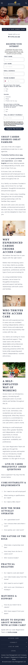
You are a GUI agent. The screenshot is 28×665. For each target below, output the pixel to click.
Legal (13, 650)
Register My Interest (14, 129)
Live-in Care (13, 646)
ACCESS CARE (13, 638)
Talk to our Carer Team (14, 29)
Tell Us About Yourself (13, 115)
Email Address (9, 71)
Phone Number (9, 78)
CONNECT (13, 642)
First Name (8, 56)
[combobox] (6, 81)
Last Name (8, 63)
